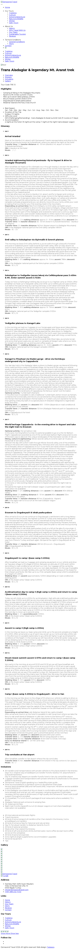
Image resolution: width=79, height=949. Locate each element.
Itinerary (8, 77)
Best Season (10, 108)
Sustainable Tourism (17, 34)
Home (7, 7)
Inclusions (9, 79)
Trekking (13, 13)
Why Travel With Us (17, 30)
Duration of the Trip (13, 112)
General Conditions (17, 42)
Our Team (13, 32)
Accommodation (12, 120)
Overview (9, 75)
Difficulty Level (11, 116)
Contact (8, 46)
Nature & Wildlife (16, 19)
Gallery (8, 81)
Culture (12, 15)
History (12, 28)
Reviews (12, 36)
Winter (12, 21)
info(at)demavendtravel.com (16, 890)
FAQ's (11, 44)
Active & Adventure (17, 17)
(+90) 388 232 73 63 (13, 892)
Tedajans (50, 947)
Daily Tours (13, 23)
